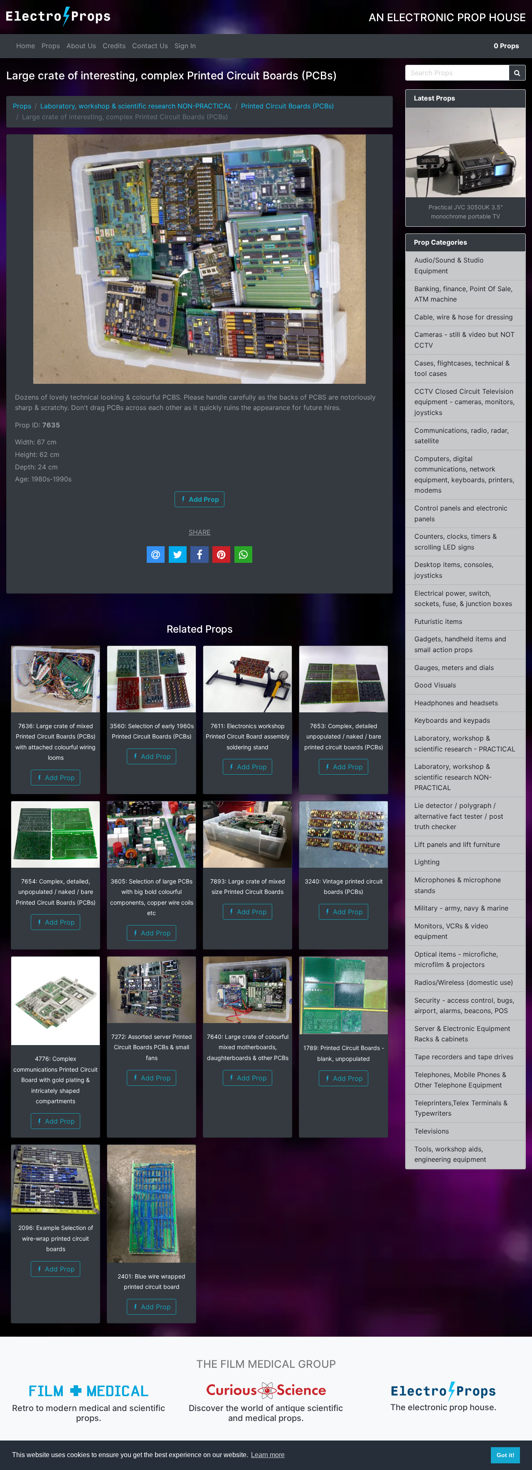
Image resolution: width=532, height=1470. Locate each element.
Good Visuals (435, 685)
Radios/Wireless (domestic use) (463, 982)
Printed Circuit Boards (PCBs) (287, 106)
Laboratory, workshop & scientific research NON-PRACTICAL (136, 106)
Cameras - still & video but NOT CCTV (464, 339)
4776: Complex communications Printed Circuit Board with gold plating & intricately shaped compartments (55, 1079)
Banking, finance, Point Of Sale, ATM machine (463, 294)
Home (25, 46)
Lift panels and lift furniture (457, 844)
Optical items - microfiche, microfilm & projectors (456, 959)
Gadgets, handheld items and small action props (460, 644)
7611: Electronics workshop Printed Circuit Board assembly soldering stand (248, 736)
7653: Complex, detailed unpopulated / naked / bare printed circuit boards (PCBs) (343, 736)
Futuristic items (438, 621)
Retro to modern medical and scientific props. (88, 1413)
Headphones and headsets (456, 703)
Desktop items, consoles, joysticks (453, 569)
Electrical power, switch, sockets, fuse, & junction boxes (463, 598)
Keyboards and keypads (452, 720)
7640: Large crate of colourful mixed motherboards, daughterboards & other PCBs (247, 1047)
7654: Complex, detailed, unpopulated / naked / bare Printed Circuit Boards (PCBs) (56, 892)
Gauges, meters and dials (454, 667)
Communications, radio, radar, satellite (461, 435)
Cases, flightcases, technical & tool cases (462, 368)
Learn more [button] (268, 1454)
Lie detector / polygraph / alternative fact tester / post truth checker (458, 816)
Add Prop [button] (59, 777)
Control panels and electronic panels (460, 513)
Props (51, 46)
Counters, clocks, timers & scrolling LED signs (455, 541)
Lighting (427, 862)
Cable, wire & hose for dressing (463, 317)
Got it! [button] (506, 1455)
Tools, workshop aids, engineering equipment (450, 1154)
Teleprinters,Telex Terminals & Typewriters (460, 1108)
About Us (81, 46)
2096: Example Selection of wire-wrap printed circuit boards (55, 1238)
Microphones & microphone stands (457, 885)
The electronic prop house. (443, 1407)
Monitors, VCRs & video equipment (451, 931)
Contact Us (150, 46)
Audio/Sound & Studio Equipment (449, 265)
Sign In (185, 46)
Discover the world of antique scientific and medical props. (266, 1413)
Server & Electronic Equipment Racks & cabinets (462, 1033)
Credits (114, 46)
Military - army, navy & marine (461, 908)
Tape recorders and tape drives (463, 1057)
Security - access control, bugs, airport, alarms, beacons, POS (464, 1005)
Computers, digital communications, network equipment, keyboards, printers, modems (464, 474)
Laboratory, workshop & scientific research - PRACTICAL (464, 743)
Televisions (431, 1131)
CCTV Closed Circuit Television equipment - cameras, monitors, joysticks (464, 402)
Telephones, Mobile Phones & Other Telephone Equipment (460, 1080)
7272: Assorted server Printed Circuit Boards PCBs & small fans (151, 1047)
